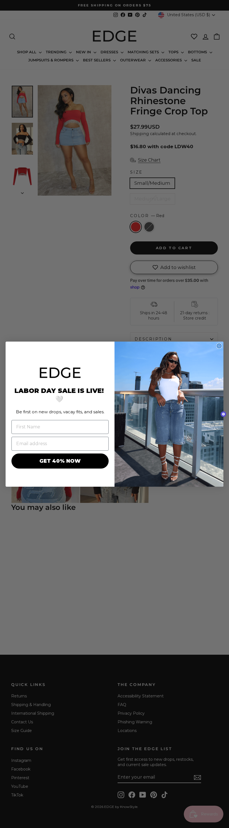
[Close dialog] (219, 346)
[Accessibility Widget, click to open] (223, 414)
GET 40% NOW (60, 461)
